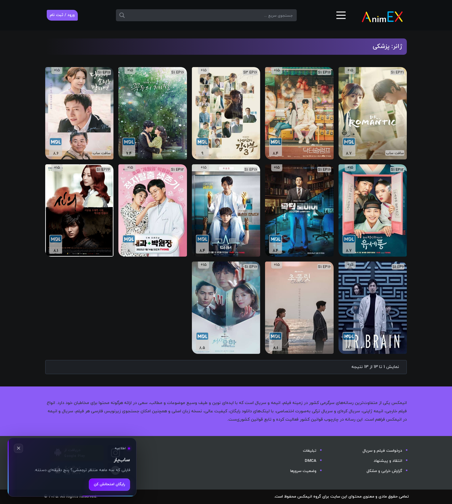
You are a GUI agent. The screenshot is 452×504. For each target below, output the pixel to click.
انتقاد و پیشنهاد (388, 461)
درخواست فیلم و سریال (382, 451)
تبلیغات (309, 451)
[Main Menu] (341, 17)
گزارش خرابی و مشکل (384, 471)
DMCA (310, 461)
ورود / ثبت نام (62, 15)
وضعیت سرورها (303, 471)
